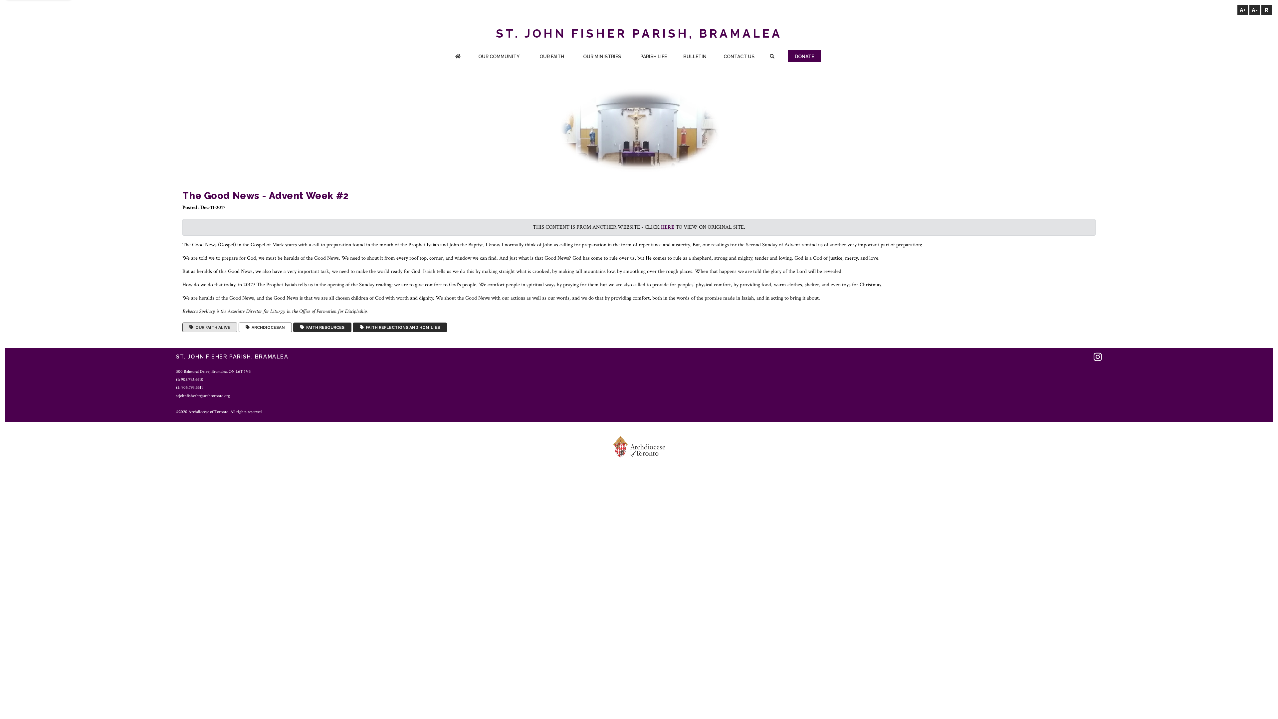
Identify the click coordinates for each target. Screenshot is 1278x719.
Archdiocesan (267, 327)
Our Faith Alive (211, 327)
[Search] (772, 57)
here (667, 227)
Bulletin (695, 56)
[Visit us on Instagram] (1098, 358)
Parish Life (653, 56)
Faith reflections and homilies (402, 327)
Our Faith (551, 56)
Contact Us (739, 56)
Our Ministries (602, 56)
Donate (804, 56)
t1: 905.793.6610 (189, 379)
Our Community (499, 56)
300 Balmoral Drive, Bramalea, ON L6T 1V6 (213, 371)
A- (1255, 10)
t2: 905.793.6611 (189, 387)
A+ (1243, 10)
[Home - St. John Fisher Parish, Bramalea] (458, 57)
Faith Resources (324, 327)
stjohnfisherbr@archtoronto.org (203, 395)
